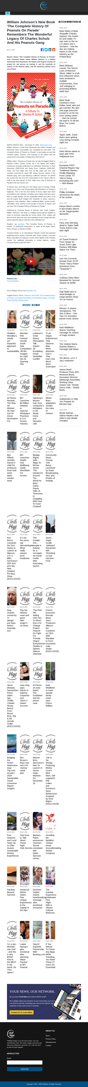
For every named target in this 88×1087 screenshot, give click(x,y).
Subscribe (25, 1069)
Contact (48, 1045)
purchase (21, 224)
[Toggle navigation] (7, 13)
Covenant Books (13, 281)
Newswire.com (46, 145)
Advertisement (51, 1042)
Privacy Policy (51, 1039)
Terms (48, 1036)
